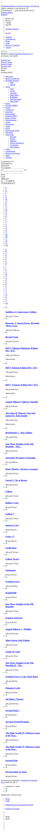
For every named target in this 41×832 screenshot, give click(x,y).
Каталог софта (6, 64)
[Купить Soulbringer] (6, 543)
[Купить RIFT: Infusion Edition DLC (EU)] (6, 363)
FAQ (3, 782)
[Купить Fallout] (6, 487)
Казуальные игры (12, 130)
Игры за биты (10, 118)
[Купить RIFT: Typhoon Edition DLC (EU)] (6, 380)
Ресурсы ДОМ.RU (12, 45)
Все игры (9, 76)
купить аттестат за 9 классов (28, 6)
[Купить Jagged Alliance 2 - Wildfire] (6, 625)
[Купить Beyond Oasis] (6, 333)
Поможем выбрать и (9, 6)
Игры (7, 41)
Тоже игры (9, 135)
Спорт (7, 122)
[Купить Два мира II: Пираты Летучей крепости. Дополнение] (6, 409)
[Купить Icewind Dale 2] (6, 706)
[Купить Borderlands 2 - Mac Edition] (6, 428)
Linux (7, 155)
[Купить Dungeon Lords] (6, 683)
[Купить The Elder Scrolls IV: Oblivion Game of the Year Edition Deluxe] (6, 729)
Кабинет (4, 15)
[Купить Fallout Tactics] (6, 555)
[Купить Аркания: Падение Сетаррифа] (6, 453)
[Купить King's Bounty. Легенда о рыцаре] (6, 465)
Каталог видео (6, 62)
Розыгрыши (10, 114)
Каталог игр (5, 60)
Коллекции (9, 124)
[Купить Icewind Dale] (6, 756)
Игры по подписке (12, 153)
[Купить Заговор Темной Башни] (6, 717)
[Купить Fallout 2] (6, 510)
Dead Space (14, 95)
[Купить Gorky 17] (6, 532)
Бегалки (13, 137)
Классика (9, 112)
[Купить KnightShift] (6, 588)
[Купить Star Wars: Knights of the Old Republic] (6, 600)
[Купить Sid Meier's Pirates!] (6, 695)
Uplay (7, 149)
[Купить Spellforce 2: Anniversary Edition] (6, 307)
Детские (8, 157)
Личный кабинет (12, 29)
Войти (10, 13)
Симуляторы (10, 151)
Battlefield (13, 97)
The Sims (13, 93)
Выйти (8, 33)
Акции (8, 47)
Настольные (14, 147)
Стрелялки (14, 145)
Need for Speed (15, 99)
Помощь (4, 13)
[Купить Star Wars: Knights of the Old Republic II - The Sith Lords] (6, 658)
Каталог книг (6, 66)
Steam (7, 103)
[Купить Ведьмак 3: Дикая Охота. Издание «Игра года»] (6, 319)
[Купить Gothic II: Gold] (6, 647)
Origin (7, 87)
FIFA (12, 89)
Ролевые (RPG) (11, 116)
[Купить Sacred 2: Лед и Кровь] (6, 476)
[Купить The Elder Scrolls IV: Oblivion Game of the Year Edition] (6, 742)
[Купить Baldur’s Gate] (6, 498)
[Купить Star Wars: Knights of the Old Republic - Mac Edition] (6, 439)
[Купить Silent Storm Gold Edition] (6, 636)
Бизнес (12, 139)
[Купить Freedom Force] (6, 577)
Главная (8, 37)
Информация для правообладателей (19, 805)
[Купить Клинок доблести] (6, 613)
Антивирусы (10, 39)
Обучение (9, 133)
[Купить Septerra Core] (6, 521)
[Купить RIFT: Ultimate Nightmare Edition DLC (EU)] (6, 344)
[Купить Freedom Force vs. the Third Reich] (6, 672)
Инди (7, 128)
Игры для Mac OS (12, 78)
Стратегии (9, 110)
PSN (11, 83)
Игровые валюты (12, 81)
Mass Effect (14, 101)
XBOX (12, 85)
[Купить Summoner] (6, 566)
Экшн (7, 126)
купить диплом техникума (19, 54)
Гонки (7, 108)
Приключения (10, 120)
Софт (7, 43)
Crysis (12, 91)
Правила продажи (12, 809)
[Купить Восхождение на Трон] (6, 767)
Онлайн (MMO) (11, 106)
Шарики (13, 141)
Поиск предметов (17, 143)
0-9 (6, 245)
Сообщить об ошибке (28, 780)
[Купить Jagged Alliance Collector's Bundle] (6, 397)
